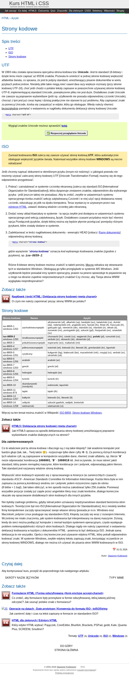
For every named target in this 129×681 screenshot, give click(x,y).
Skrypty (120, 10)
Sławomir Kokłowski (117, 556)
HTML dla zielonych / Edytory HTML (34, 620)
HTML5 (32, 10)
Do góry (66, 646)
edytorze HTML (17, 206)
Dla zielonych (76, 10)
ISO (10, 52)
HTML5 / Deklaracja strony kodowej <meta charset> (44, 426)
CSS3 (88, 10)
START (2, 10)
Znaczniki (62, 10)
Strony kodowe (17, 56)
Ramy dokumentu (109, 232)
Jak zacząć (10, 10)
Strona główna (66, 650)
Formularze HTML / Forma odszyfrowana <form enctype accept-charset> (57, 593)
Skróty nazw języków (22, 577)
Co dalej (22, 10)
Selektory (97, 10)
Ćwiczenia (43, 10)
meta (8, 115)
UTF (11, 48)
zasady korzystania (86, 670)
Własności (109, 10)
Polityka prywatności (64, 673)
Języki (15, 18)
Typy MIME (116, 577)
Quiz (53, 10)
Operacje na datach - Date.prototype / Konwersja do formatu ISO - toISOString (58, 608)
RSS (83, 667)
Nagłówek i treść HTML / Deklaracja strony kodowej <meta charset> (54, 296)
